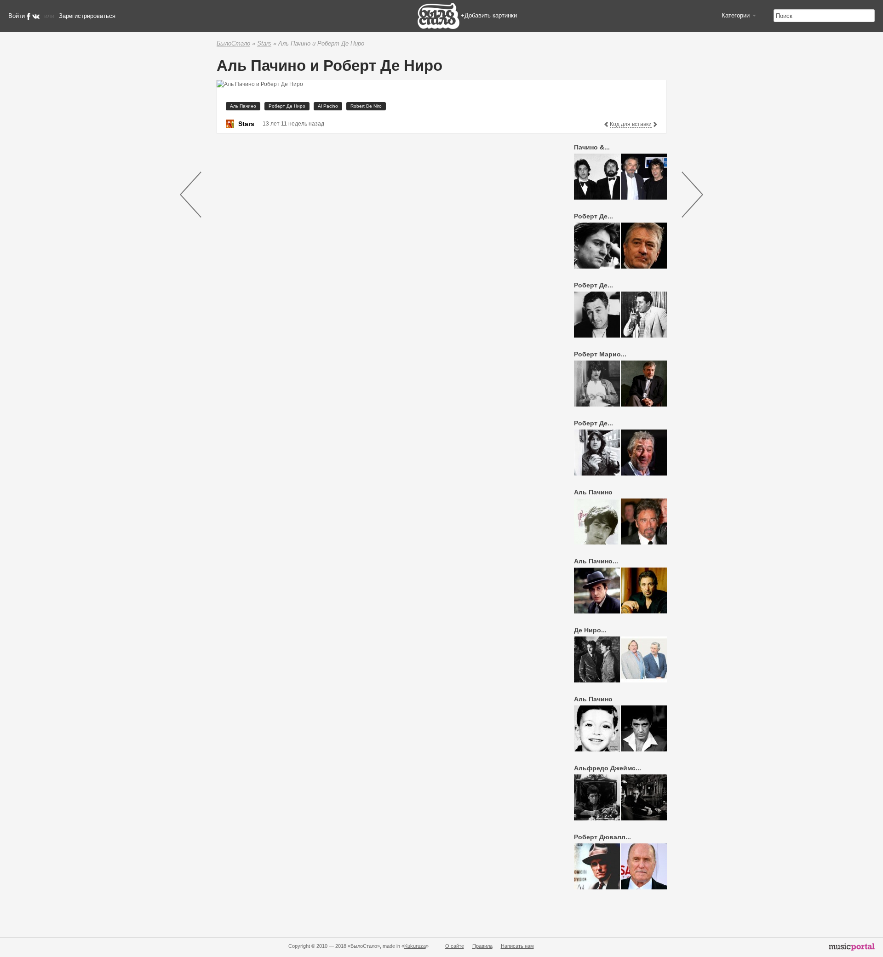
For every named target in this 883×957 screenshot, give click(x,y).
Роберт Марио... (600, 354)
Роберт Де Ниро (287, 106)
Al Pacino (328, 106)
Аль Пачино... (596, 561)
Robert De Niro (366, 106)
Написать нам (517, 946)
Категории (736, 15)
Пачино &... (592, 147)
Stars (264, 43)
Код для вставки (631, 124)
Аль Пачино (243, 106)
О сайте (454, 946)
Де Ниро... (590, 630)
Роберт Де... (593, 216)
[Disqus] (380, 256)
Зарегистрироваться (87, 15)
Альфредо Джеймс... (607, 768)
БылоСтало (233, 43)
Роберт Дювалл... (602, 837)
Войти (16, 15)
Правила (482, 946)
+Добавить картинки (489, 15)
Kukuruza (415, 946)
